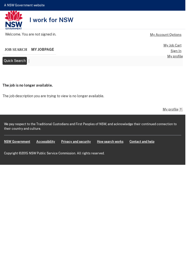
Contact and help (141, 141)
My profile (175, 56)
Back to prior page (18, 75)
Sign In (176, 51)
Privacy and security (76, 141)
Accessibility (45, 141)
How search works (110, 141)
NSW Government (17, 141)
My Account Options (166, 35)
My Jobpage (42, 49)
